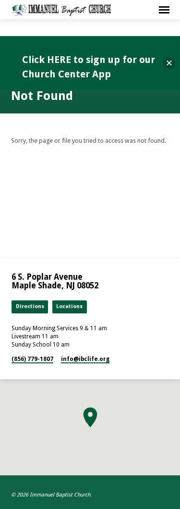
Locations (69, 306)
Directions (30, 306)
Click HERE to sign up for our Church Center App (88, 67)
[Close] (169, 63)
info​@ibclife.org (85, 359)
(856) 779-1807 (32, 359)
